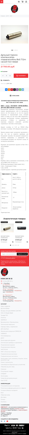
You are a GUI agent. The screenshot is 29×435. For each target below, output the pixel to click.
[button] (13, 50)
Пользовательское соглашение (10, 386)
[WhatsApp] (20, 89)
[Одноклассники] (9, 89)
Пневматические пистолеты (9, 356)
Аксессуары (4, 376)
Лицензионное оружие (8, 345)
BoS (11, 83)
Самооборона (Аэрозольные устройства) (13, 364)
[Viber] (17, 89)
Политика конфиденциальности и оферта (13, 388)
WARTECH (4, 320)
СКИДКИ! (3, 373)
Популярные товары (7, 371)
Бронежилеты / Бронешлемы (9, 322)
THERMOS (4, 333)
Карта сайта (14, 432)
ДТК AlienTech (5, 329)
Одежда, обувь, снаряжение (9, 326)
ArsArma (3, 317)
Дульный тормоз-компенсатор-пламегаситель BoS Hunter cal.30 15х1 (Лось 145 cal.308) (21, 237)
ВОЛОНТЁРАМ (5, 308)
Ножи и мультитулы (7, 362)
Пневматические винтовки (9, 354)
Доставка (3, 397)
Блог (2, 392)
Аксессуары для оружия (8, 340)
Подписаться (22, 254)
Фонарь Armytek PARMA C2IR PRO (11, 311)
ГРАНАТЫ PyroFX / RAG (8, 367)
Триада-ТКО (4, 315)
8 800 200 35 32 (6, 279)
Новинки (3, 369)
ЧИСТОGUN (4, 349)
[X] (14, 89)
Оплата (3, 399)
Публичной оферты (10, 258)
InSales (24, 433)
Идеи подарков (5, 306)
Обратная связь (5, 395)
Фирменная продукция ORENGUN (11, 331)
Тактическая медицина (8, 324)
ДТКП (8, 83)
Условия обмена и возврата (9, 390)
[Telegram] (23, 89)
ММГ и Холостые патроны (8, 351)
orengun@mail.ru (8, 281)
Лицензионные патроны (8, 347)
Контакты (3, 402)
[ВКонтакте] (6, 89)
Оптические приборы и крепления (11, 342)
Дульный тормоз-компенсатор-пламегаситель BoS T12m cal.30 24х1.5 (7, 237)
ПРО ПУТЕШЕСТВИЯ (7, 313)
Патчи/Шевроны (6, 336)
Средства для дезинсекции (9, 378)
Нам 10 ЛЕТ (4, 380)
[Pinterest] (12, 89)
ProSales (13, 433)
